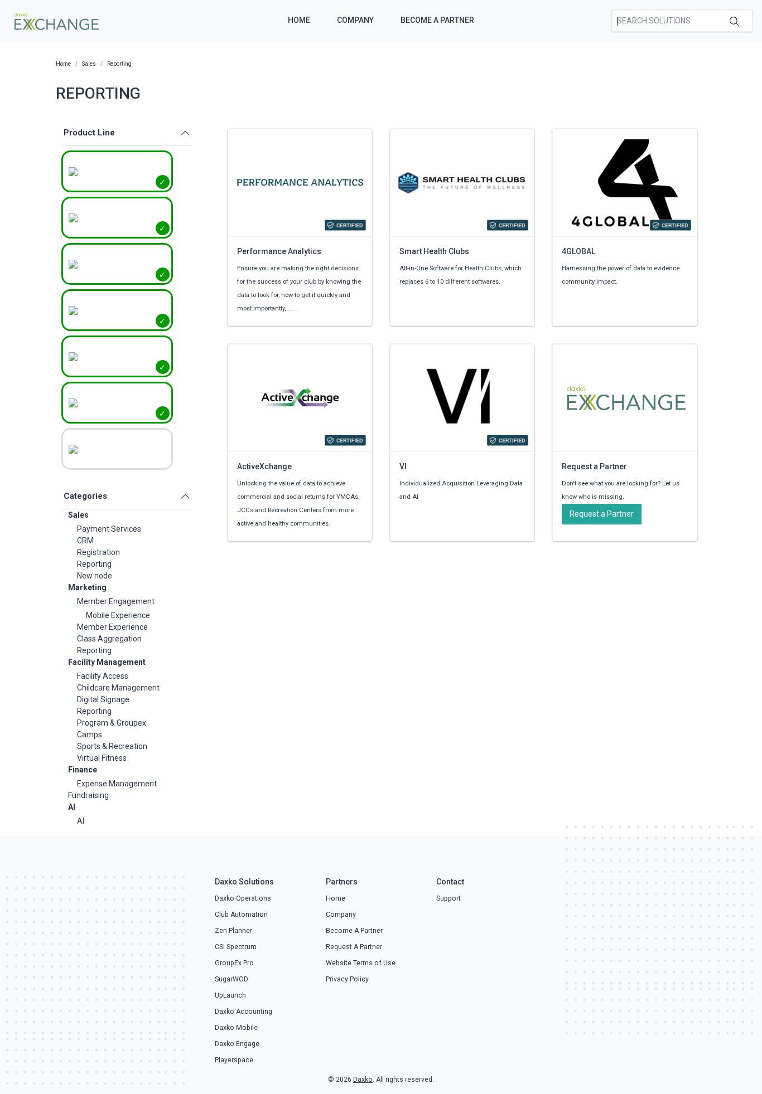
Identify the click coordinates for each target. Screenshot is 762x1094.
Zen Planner (233, 931)
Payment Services (109, 528)
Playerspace (234, 1060)
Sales (78, 514)
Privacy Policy (347, 979)
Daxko (363, 1079)
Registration (98, 552)
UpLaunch (230, 995)
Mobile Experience (118, 615)
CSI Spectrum (236, 947)
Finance (82, 769)
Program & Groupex (111, 722)
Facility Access (102, 676)
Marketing (87, 587)
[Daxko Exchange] (55, 20)
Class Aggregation (109, 638)
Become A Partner (437, 20)
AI (71, 807)
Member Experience (112, 627)
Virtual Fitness (102, 757)
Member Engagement (116, 601)
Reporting (94, 564)
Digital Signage (103, 699)
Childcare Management (118, 687)
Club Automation (241, 914)
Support (448, 898)
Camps (89, 734)
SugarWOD (231, 979)
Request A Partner (354, 947)
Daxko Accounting (243, 1011)
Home (299, 20)
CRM (85, 540)
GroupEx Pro (234, 963)
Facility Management (107, 662)
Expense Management (117, 783)
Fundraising (88, 795)
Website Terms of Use (361, 963)
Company (355, 20)
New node (94, 575)
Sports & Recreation (112, 746)
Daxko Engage (237, 1044)
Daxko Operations (243, 898)
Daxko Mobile (236, 1028)
